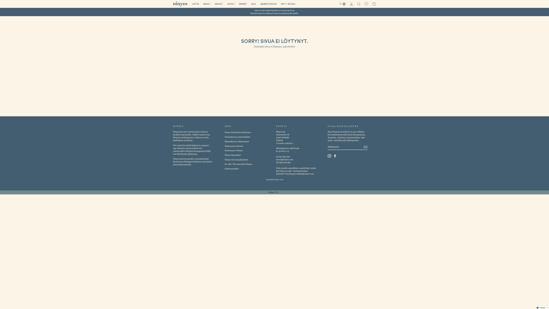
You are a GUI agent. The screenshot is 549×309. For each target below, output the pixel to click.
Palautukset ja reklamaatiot (237, 141)
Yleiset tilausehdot (233, 155)
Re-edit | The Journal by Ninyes (238, 164)
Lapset (231, 3)
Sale (253, 3)
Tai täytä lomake (283, 162)
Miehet (219, 3)
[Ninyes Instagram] (329, 156)
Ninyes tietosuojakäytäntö (236, 159)
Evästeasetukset (232, 168)
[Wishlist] (366, 4)
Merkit (243, 3)
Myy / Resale (288, 3)
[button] (542, 307)
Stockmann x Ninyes (234, 150)
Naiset (207, 3)
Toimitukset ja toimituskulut (237, 136)
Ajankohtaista (268, 3)
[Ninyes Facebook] (335, 156)
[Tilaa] (365, 147)
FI (344, 3)
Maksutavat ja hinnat (234, 145)
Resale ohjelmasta (189, 153)
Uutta (195, 3)
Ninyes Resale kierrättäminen (238, 132)
